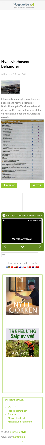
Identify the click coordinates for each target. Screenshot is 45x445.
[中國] (30, 267)
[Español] (12, 267)
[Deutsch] (9, 267)
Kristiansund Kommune (20, 422)
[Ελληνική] (20, 267)
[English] (7, 267)
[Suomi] (23, 267)
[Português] (17, 267)
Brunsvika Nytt (18, 432)
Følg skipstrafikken (17, 411)
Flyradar (12, 414)
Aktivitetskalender (17, 418)
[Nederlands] (33, 267)
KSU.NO (12, 407)
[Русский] (25, 267)
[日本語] (28, 267)
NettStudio (19, 437)
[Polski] (15, 267)
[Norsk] (38, 267)
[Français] (36, 267)
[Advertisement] (22, 32)
